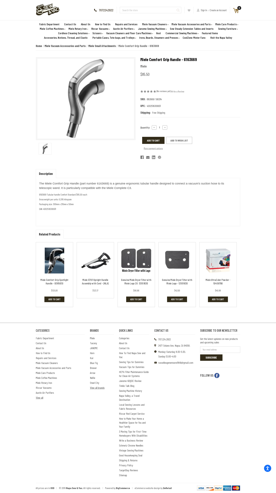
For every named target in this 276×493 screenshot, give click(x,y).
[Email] (148, 157)
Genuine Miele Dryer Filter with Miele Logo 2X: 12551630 (136, 281)
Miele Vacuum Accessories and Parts (191, 24)
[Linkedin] (153, 157)
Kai (91, 358)
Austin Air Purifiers (123, 28)
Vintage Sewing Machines (131, 450)
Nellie (92, 378)
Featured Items (210, 33)
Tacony (93, 343)
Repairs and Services (126, 24)
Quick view (54, 260)
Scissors (96, 33)
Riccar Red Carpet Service (132, 413)
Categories (124, 338)
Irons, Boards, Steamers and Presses (158, 37)
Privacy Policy (126, 465)
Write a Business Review (131, 440)
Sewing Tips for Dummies (131, 362)
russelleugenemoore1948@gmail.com (175, 362)
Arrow (92, 373)
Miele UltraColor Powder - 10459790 (218, 281)
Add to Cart (54, 299)
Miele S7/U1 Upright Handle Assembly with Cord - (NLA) (95, 281)
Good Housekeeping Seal (130, 455)
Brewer (93, 368)
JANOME (94, 348)
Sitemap (123, 475)
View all (39, 397)
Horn (92, 353)
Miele (92, 338)
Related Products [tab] (49, 234)
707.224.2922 (164, 339)
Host (158, 33)
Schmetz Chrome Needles (131, 445)
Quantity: (145, 127)
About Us (85, 24)
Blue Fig (94, 363)
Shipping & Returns (128, 460)
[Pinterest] (159, 157)
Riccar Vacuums (99, 28)
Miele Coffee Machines (52, 28)
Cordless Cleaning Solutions (73, 33)
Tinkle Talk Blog (126, 385)
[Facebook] (142, 157)
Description (46, 174)
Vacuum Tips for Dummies (131, 367)
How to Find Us (102, 24)
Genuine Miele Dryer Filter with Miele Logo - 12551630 (177, 281)
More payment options (153, 148)
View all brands (97, 387)
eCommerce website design (147, 487)
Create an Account (218, 10)
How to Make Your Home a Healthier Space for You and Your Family (132, 422)
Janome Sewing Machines (151, 28)
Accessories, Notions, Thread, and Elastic (66, 37)
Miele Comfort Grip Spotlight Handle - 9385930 (54, 281)
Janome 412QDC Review (130, 381)
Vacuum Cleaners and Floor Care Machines (128, 33)
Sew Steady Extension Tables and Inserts (191, 28)
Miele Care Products (226, 24)
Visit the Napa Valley (221, 37)
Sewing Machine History (130, 390)
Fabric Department (49, 24)
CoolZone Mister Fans (194, 37)
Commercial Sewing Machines (181, 33)
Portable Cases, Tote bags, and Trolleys (113, 37)
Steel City (94, 382)
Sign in (204, 10)
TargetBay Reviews (128, 470)
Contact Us (70, 24)
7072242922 (106, 10)
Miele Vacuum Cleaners (154, 24)
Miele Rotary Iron (78, 28)
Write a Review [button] (177, 91)
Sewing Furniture (227, 28)
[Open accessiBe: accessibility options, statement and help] (267, 468)
